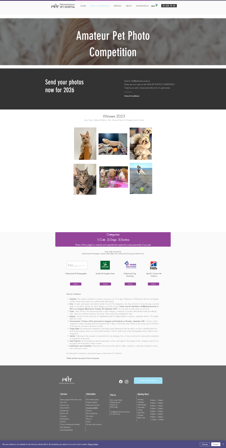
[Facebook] (121, 381)
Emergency (65, 419)
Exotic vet (64, 413)
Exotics (89, 411)
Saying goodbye (67, 430)
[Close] (223, 444)
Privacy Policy (93, 444)
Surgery (64, 416)
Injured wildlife (92, 408)
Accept (215, 444)
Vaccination (65, 408)
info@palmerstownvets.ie (140, 81)
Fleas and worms (92, 405)
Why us (89, 419)
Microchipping (91, 413)
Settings (205, 444)
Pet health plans (92, 400)
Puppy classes (91, 402)
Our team (89, 416)
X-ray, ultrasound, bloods (70, 424)
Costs (88, 422)
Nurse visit (65, 405)
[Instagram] (126, 381)
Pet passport (65, 427)
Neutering (64, 411)
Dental (63, 422)
